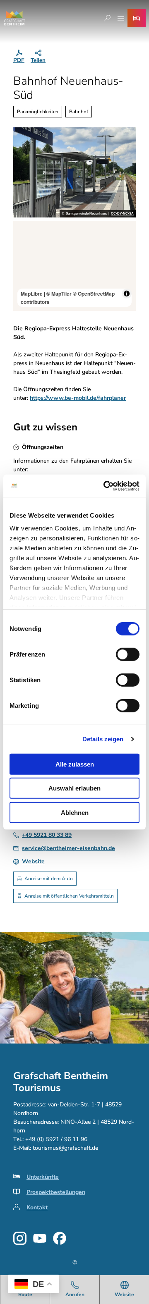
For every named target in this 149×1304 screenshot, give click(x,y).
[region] (74, 266)
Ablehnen (75, 812)
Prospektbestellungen (55, 1192)
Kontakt (37, 1207)
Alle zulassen (74, 763)
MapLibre (32, 293)
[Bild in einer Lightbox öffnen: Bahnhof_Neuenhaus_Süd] (74, 172)
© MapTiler (59, 293)
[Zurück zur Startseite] (14, 18)
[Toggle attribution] (127, 294)
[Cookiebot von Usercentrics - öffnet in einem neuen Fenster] (105, 486)
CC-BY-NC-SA (122, 213)
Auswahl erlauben (74, 788)
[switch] (127, 654)
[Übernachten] (136, 18)
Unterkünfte (42, 1177)
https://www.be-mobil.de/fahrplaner (78, 398)
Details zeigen (102, 739)
